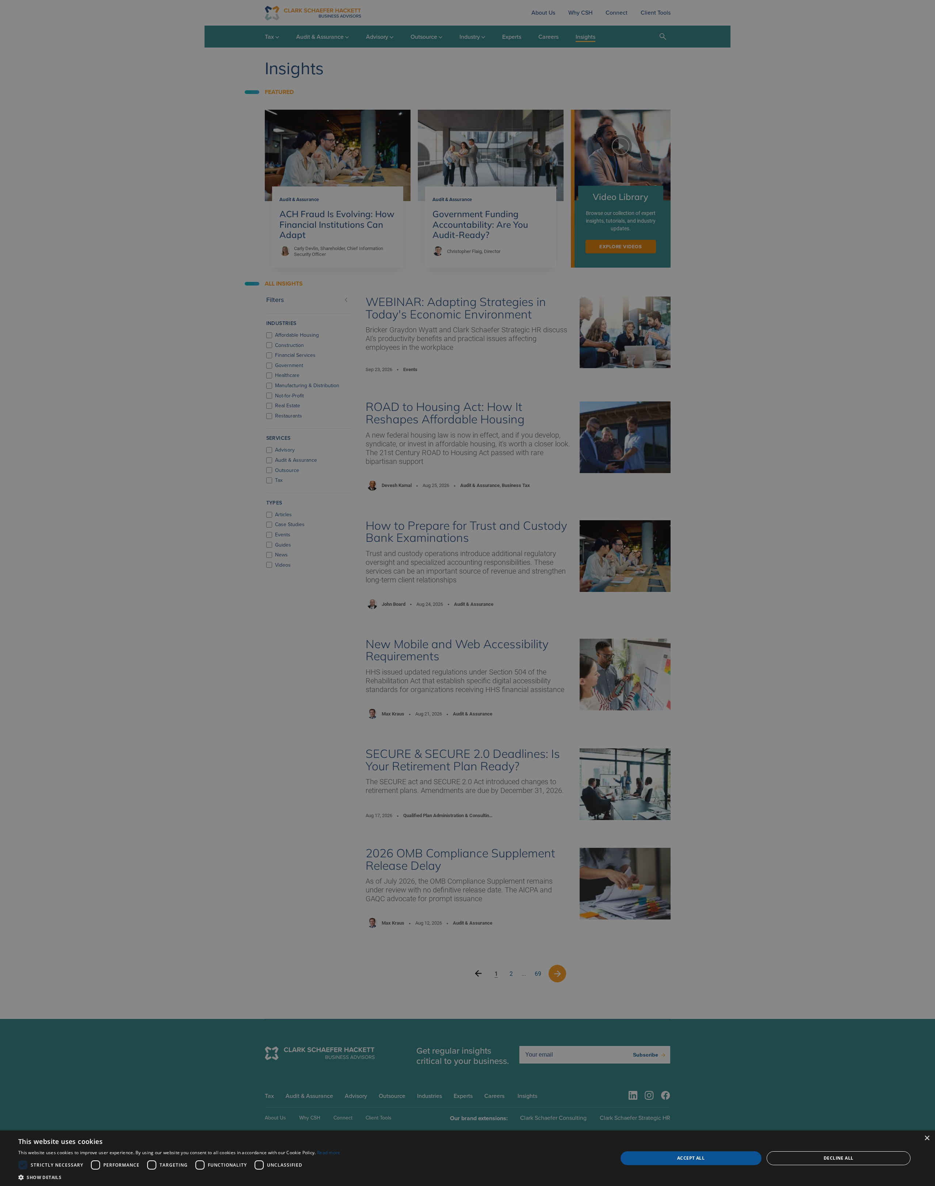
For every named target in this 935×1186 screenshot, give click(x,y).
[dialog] (467, 1158)
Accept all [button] (691, 1158)
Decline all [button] (838, 1158)
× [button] (927, 1138)
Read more (328, 1152)
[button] (179, 1177)
